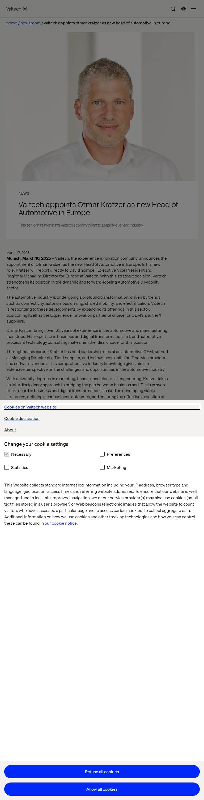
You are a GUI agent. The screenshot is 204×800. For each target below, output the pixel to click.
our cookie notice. (61, 523)
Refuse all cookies (102, 771)
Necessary (21, 454)
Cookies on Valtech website (30, 406)
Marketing (116, 467)
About (10, 429)
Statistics (19, 467)
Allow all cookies (102, 789)
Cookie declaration (22, 418)
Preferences (118, 454)
